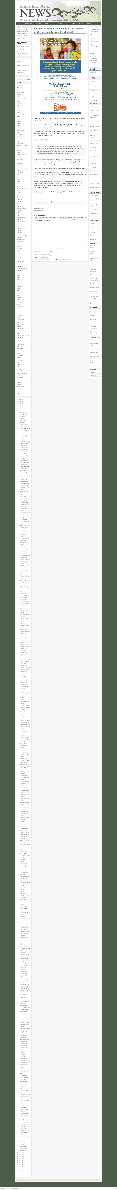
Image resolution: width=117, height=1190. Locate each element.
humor (18, 225)
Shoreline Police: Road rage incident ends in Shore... (25, 466)
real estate (19, 302)
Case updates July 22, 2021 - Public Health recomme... (25, 884)
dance (18, 156)
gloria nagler (20, 201)
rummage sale (20, 319)
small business (20, 342)
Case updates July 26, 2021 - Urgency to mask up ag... (25, 661)
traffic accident (20, 377)
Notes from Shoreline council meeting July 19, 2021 (25, 1030)
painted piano (20, 272)
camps (18, 116)
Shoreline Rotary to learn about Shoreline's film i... (25, 789)
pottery (18, 292)
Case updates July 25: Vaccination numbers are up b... (25, 688)
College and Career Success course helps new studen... (25, 508)
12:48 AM (47, 202)
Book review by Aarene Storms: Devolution (24, 457)
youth (18, 393)
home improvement (21, 217)
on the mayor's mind (22, 268)
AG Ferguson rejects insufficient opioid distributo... (24, 996)
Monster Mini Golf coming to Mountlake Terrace (94, 40)
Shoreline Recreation (95, 126)
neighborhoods (20, 261)
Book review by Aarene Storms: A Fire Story (24, 639)
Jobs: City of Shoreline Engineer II (25, 948)
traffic (18, 375)
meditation (19, 248)
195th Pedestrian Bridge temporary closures (24, 588)
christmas (19, 128)
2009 (20, 1175)
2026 (20, 399)
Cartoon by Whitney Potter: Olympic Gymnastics (24, 445)
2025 (20, 401)
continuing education (22, 148)
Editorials (92, 96)
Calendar (92, 81)
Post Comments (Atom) (47, 251)
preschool (19, 293)
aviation (19, 101)
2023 (20, 406)
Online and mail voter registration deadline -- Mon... (25, 804)
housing (19, 223)
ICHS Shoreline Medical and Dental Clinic (94, 258)
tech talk (19, 368)
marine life (19, 246)
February (22, 1148)
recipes (19, 304)
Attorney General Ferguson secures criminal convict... (24, 809)
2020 (20, 1152)
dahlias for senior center (22, 154)
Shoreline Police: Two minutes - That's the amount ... (25, 918)
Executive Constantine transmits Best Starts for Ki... (25, 561)
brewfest (19, 110)
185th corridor (20, 85)
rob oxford (19, 313)
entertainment (20, 170)
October (22, 416)
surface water (20, 364)
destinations (20, 157)
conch (18, 147)
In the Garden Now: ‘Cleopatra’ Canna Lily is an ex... (24, 605)
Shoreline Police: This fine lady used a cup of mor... (25, 1096)
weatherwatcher (20, 386)
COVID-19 (19, 87)
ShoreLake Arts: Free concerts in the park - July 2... (25, 980)
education (19, 165)
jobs (18, 234)
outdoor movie (20, 270)
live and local (20, 244)
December (22, 412)
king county (47, 203)
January (22, 1150)
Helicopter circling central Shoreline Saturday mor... (24, 760)
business (19, 112)
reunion (19, 312)
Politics (46, 23)
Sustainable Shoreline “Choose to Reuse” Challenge (25, 694)
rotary (18, 317)
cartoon (19, 123)
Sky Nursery (93, 239)
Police (60, 23)
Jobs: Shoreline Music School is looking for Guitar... (25, 1083)
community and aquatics (23, 145)
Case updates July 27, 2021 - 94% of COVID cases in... (25, 593)
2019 (20, 1154)
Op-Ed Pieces (93, 100)
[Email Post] (51, 202)
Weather (89, 23)
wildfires (19, 389)
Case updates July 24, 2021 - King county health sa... (25, 771)
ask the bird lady (21, 98)
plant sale (19, 283)
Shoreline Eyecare (94, 287)
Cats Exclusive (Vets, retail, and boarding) (94, 321)
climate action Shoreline (22, 139)
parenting (19, 273)
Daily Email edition (39, 259)
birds (18, 105)
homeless (19, 219)
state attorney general (22, 351)
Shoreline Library (94, 213)
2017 (20, 1158)
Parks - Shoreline (94, 236)
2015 (20, 1162)
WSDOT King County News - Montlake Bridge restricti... (25, 493)
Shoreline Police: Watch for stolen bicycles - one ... (24, 673)
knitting (19, 237)
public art (19, 297)
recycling (19, 308)
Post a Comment (38, 210)
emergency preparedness (23, 168)
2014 (20, 1164)
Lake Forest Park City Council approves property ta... (25, 538)
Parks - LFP (93, 232)
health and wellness (21, 208)
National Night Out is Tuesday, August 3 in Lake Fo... (25, 855)
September (22, 418)
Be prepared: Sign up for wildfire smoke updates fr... (25, 933)
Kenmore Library (94, 195)
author (18, 99)
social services (20, 344)
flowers (19, 181)
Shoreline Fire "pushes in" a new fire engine (25, 889)
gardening (19, 197)
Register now (38, 192)
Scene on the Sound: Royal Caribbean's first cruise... (25, 1035)
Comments (94, 375)
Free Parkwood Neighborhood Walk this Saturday (25, 555)
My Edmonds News (94, 340)
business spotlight (21, 114)
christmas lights (21, 130)
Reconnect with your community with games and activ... (25, 502)
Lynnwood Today (94, 349)
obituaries (19, 266)
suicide (19, 357)
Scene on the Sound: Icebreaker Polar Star (25, 783)
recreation (19, 306)
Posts (93, 372)
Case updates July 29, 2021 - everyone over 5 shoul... (25, 430)
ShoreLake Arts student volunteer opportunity (24, 1001)
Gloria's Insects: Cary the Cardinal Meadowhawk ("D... (25, 715)
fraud (18, 190)
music (18, 259)
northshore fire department (23, 264)
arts (18, 96)
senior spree (20, 328)
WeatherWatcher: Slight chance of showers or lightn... (25, 599)
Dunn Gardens (20, 89)
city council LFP (21, 136)
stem (18, 353)
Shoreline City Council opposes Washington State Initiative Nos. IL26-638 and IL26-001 (94, 60)
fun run (18, 192)
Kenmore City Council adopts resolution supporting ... (25, 846)
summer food (20, 360)
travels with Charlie (21, 379)
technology (19, 370)
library (18, 243)
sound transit (20, 348)
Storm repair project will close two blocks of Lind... (24, 939)
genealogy (19, 199)
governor (19, 203)
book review (20, 109)
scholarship (20, 322)
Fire (66, 23)
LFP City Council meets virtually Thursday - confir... (25, 1121)
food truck (19, 185)
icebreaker (19, 226)
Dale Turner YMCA (94, 156)
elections (19, 167)
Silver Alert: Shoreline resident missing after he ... (25, 1024)
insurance (19, 230)
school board (20, 324)
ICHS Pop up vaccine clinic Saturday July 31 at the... (25, 794)
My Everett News (94, 352)
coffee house (20, 143)
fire (18, 179)
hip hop (19, 210)
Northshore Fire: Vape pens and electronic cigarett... (25, 726)
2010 (20, 1173)
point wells (19, 286)
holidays (19, 215)
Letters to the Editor (94, 93)
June (21, 1140)
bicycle (19, 103)
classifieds (19, 138)
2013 (20, 1166)
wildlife (18, 391)
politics (19, 290)
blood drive (19, 107)
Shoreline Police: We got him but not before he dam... (24, 870)
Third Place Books (94, 217)
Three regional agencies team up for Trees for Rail (24, 954)
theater (18, 371)
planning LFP (20, 281)
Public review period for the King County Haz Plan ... (25, 960)
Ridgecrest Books (94, 209)
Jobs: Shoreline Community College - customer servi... (25, 1007)
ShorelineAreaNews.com (41, 254)
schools (19, 326)
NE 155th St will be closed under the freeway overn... (24, 533)
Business (38, 23)
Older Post (83, 245)
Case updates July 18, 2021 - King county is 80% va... (25, 1126)
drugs (18, 161)
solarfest (19, 346)
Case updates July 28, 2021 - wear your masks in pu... (25, 514)
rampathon (19, 301)
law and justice (20, 241)
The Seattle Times (94, 356)
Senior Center (20, 92)
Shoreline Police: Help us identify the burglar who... (25, 1132)
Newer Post (37, 245)
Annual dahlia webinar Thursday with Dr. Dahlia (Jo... (25, 709)
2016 (20, 1160)
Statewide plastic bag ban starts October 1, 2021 (25, 1018)
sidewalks (19, 341)
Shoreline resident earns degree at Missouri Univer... (24, 1013)
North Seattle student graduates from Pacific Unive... (25, 610)
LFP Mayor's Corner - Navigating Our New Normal (25, 436)
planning (19, 279)
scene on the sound (21, 321)
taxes (18, 366)
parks (18, 275)
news (18, 263)
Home (19, 23)
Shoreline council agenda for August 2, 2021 (24, 571)
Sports (73, 23)
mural (18, 255)
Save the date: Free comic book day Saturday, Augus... (25, 986)
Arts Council (93, 147)
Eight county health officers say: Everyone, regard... (25, 703)
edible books (20, 163)
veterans (19, 382)
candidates (19, 119)
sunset (18, 362)
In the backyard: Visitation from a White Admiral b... (24, 895)
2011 (20, 1171)
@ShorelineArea (43, 257)
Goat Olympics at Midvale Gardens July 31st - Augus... (25, 483)
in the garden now (21, 228)
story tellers (20, 355)
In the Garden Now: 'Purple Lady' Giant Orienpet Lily (25, 1102)
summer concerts (21, 359)
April (21, 1144)
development (20, 159)
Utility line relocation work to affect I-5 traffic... (24, 576)
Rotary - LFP (93, 163)
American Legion (94, 143)
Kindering (52, 175)
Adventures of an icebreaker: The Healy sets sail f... (24, 732)
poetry (18, 284)
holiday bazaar (20, 214)
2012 (20, 1169)
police (18, 288)
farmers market (20, 176)
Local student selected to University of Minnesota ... (25, 472)
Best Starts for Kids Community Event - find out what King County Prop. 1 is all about (59, 30)
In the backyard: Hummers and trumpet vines (23, 865)
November (22, 414)
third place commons (22, 373)
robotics (19, 315)
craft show (19, 150)
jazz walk (19, 232)
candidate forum (21, 118)
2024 (20, 403)
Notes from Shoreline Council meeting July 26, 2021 (25, 477)
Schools (81, 23)
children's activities (21, 127)
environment (20, 172)
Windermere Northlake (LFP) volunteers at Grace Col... (25, 766)
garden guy (19, 196)
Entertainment (28, 23)
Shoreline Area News (47, 256)
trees (18, 380)
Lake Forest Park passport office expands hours (24, 827)
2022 (20, 408)
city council (20, 134)
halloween (19, 206)
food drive (19, 183)
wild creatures (20, 388)
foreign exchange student (23, 188)
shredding (19, 339)
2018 (20, 1156)
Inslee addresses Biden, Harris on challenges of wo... (25, 451)
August (22, 420)
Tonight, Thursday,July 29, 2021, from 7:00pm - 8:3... (25, 582)
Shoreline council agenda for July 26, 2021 (25, 1066)
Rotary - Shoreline (94, 174)
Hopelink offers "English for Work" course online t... (24, 901)
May (21, 1142)
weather (19, 384)
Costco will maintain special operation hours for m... (24, 1115)
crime (18, 152)
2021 (20, 410)
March (21, 1146)
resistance (19, 310)
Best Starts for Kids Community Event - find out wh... (25, 777)
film (18, 177)
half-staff (19, 205)
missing (19, 250)
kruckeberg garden (21, 239)
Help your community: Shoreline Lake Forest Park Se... (25, 927)
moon (18, 252)
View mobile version (60, 248)
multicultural (20, 254)
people (18, 277)
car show (19, 121)
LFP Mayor (19, 90)
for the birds (20, 186)
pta (18, 295)
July (21, 422)
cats (18, 125)
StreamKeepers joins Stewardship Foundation (24, 648)
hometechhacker (21, 221)
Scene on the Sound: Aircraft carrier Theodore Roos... (25, 682)
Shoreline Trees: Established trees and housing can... (25, 720)
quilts (18, 299)
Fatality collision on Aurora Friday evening (24, 836)
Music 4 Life (93, 160)
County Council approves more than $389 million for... (25, 667)
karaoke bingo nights (22, 235)
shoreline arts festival (22, 330)
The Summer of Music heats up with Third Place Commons (25, 1060)
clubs (18, 141)
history (18, 212)
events (18, 174)
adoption (19, 94)
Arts (53, 23)
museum (19, 257)
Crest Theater (93, 106)
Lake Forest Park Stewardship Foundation (94, 169)
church (18, 132)
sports (18, 350)
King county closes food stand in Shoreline (94, 51)
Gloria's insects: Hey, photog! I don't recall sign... (25, 527)
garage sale (20, 194)
